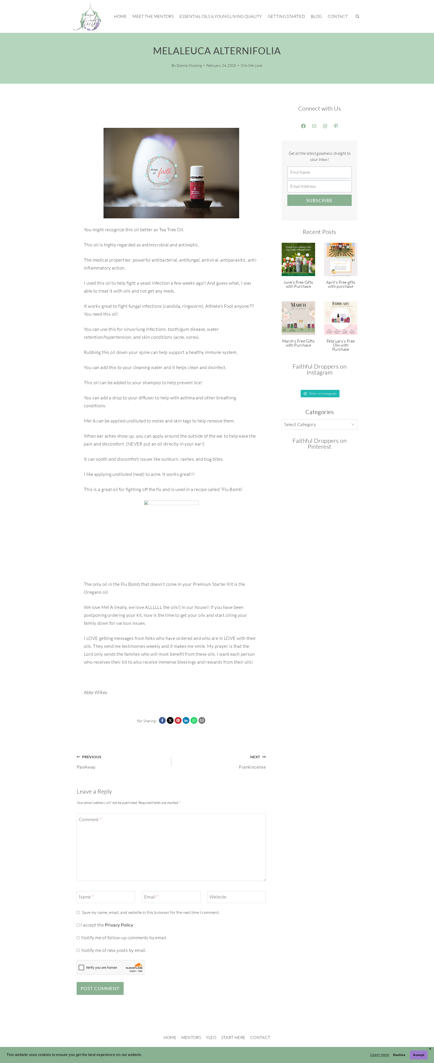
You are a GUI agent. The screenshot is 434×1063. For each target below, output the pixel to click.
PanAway (89, 762)
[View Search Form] (357, 16)
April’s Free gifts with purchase (340, 284)
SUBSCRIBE (319, 200)
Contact (338, 16)
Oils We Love (251, 65)
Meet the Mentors (153, 16)
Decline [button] (399, 1055)
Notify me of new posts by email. (113, 950)
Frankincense (252, 762)
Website (218, 897)
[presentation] (298, 259)
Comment (90, 819)
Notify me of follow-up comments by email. (124, 937)
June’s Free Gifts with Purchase (298, 284)
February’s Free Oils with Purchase (341, 345)
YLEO (211, 1037)
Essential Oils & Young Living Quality (220, 16)
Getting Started (286, 16)
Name (86, 897)
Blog (316, 16)
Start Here (233, 1037)
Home (120, 16)
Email (151, 897)
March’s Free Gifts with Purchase (298, 343)
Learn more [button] (379, 1055)
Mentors (191, 1037)
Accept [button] (418, 1055)
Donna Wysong (189, 65)
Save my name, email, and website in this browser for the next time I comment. (151, 912)
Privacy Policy (119, 924)
